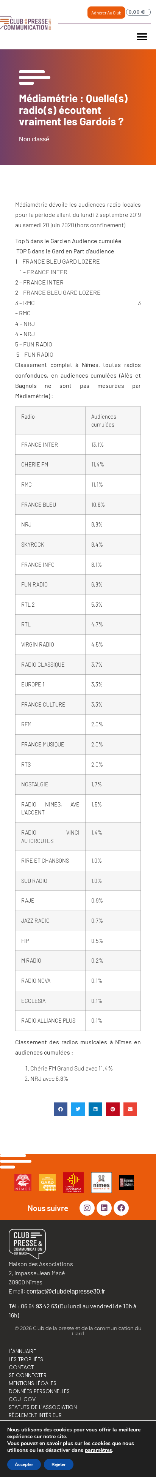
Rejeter (58, 1464)
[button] (142, 36)
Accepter (24, 1464)
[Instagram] (87, 1208)
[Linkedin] (104, 1208)
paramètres (98, 1450)
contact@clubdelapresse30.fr (66, 1291)
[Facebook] (121, 1208)
